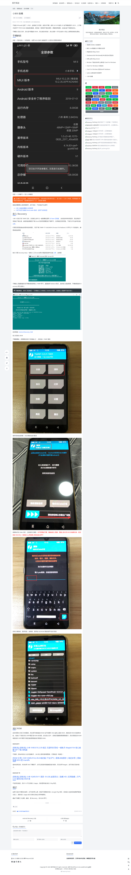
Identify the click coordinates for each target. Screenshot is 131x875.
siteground (95, 99)
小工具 (110, 105)
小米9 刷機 (90, 76)
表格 (115, 108)
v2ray (94, 102)
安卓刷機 (26, 8)
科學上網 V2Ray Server (93, 59)
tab (115, 99)
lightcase (108, 93)
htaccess (95, 90)
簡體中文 (111, 3)
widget (101, 102)
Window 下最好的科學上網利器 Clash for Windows (101, 62)
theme (88, 102)
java (115, 90)
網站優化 (108, 108)
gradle (88, 90)
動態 (104, 105)
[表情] (72, 843)
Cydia (101, 87)
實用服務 (55, 3)
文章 (14, 224)
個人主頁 (14, 858)
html (102, 90)
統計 (102, 108)
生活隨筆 (83, 3)
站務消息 (90, 3)
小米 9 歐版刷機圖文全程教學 (24, 208)
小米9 (15, 806)
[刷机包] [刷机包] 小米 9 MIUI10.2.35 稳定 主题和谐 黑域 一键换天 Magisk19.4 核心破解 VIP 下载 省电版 (47, 748)
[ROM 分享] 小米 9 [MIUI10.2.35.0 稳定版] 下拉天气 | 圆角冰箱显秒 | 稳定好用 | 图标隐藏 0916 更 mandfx (47, 759)
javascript (89, 93)
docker (108, 87)
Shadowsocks (113, 96)
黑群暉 (101, 111)
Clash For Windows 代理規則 (95, 66)
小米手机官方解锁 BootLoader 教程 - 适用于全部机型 (31, 210)
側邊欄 (93, 105)
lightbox (102, 93)
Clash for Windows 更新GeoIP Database (98, 69)
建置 (88, 108)
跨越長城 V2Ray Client (93, 52)
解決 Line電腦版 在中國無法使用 (96, 48)
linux (115, 93)
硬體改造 (69, 3)
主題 (88, 105)
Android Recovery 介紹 (26, 332)
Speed (102, 99)
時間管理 (95, 108)
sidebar (88, 99)
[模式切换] (115, 3)
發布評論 (78, 843)
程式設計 (77, 3)
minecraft (89, 96)
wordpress (108, 102)
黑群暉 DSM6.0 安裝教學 (94, 45)
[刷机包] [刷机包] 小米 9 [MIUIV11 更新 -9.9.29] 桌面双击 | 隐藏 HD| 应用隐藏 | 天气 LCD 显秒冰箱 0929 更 (47, 777)
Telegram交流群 (29, 858)
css (95, 87)
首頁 (14, 8)
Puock (68, 871)
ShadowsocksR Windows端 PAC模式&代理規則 (100, 55)
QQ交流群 (21, 858)
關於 (96, 3)
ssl (109, 99)
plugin (105, 96)
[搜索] (118, 3)
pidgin (97, 96)
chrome (88, 87)
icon (108, 90)
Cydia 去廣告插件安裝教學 (94, 73)
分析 (99, 105)
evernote (115, 87)
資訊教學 (61, 3)
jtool (96, 93)
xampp (115, 102)
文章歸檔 (103, 3)
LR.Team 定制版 (54, 218)
